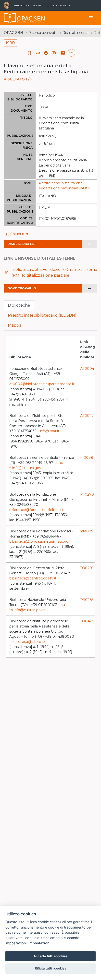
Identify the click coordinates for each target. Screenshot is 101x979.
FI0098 (89, 457)
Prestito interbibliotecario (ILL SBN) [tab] (42, 315)
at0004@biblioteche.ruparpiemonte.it (41, 384)
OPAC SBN (13, 32)
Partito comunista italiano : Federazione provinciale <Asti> (64, 185)
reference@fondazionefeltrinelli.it (37, 510)
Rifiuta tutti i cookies (50, 968)
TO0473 (89, 621)
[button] (37, 53)
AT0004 (89, 368)
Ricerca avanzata (42, 32)
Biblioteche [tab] (19, 305)
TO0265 (89, 599)
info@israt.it (49, 431)
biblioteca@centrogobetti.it (32, 578)
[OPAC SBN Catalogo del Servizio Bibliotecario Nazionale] (10, 18)
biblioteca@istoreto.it (30, 641)
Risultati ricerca (75, 32)
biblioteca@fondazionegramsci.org (39, 541)
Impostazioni (39, 943)
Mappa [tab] (14, 325)
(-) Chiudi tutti (17, 234)
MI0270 (89, 494)
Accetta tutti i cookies (50, 956)
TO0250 (89, 568)
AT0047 (89, 415)
